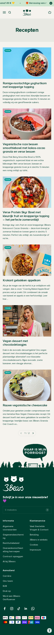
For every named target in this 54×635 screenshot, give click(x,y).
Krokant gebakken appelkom (22, 280)
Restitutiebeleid (11, 543)
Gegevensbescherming (13, 536)
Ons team (8, 581)
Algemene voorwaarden (10, 528)
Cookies (34, 544)
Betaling (34, 534)
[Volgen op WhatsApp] (33, 608)
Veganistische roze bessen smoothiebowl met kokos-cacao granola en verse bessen (24, 148)
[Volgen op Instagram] (12, 608)
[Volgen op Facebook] (5, 608)
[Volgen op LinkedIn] (26, 608)
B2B (5, 586)
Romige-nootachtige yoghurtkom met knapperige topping (25, 85)
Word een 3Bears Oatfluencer (11, 598)
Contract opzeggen (13, 556)
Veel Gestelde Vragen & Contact (39, 528)
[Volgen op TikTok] (19, 608)
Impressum (35, 549)
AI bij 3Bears (9, 561)
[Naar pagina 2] (33, 433)
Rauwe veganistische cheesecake (25, 405)
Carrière (7, 576)
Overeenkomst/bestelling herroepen (13, 550)
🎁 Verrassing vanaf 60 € (37, 3)
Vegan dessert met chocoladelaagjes (15, 343)
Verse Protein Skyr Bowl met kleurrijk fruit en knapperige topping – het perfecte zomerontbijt (26, 216)
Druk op (7, 591)
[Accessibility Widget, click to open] (49, 630)
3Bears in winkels (38, 539)
